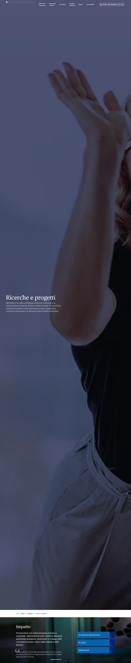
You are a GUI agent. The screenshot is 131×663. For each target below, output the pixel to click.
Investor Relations (72, 4)
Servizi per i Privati (52, 4)
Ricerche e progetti (41, 613)
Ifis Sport (82, 643)
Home (23, 613)
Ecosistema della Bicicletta (89, 635)
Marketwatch (84, 650)
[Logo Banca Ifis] (20, 4)
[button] (119, 4)
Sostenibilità (90, 4)
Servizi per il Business (42, 4)
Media (81, 4)
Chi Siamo (62, 4)
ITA (122, 4)
